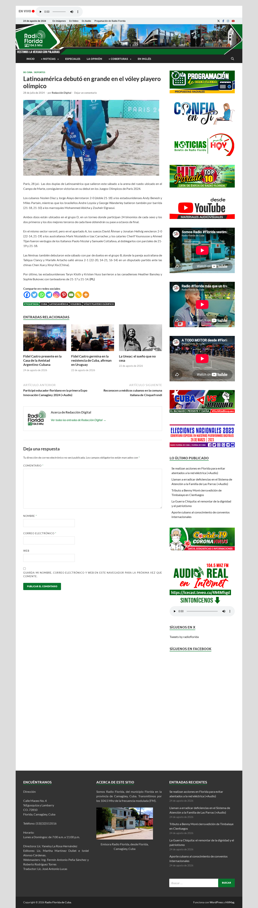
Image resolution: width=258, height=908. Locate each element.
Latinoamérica (58, 304)
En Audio (86, 20)
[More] (86, 294)
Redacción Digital (61, 92)
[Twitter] (34, 294)
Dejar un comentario (85, 92)
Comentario (33, 465)
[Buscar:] (202, 883)
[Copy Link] (78, 294)
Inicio (30, 58)
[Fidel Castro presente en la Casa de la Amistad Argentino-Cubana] (44, 352)
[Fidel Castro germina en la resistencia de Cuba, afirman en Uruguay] (92, 352)
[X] (218, 21)
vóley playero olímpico (99, 304)
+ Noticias (48, 58)
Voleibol (76, 304)
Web (26, 550)
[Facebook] (223, 21)
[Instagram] (228, 21)
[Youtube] (233, 21)
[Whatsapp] (41, 294)
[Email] (71, 294)
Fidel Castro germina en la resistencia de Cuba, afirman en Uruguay (91, 360)
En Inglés (144, 58)
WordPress (216, 902)
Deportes (39, 72)
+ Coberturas (118, 58)
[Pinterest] (63, 294)
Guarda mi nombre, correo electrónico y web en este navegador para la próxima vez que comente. (92, 574)
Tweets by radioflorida (184, 637)
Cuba (44, 304)
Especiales (72, 58)
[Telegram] (49, 294)
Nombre (30, 515)
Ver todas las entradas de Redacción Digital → (78, 420)
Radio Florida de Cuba (58, 902)
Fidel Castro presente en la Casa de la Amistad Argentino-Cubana (42, 360)
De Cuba (27, 72)
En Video (73, 20)
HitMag (229, 902)
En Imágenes (59, 20)
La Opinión (94, 58)
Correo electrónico (39, 533)
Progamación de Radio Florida (109, 20)
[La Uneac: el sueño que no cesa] (140, 352)
